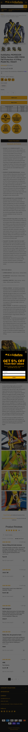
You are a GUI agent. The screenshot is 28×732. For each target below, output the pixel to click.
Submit (13, 377)
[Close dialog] (26, 352)
